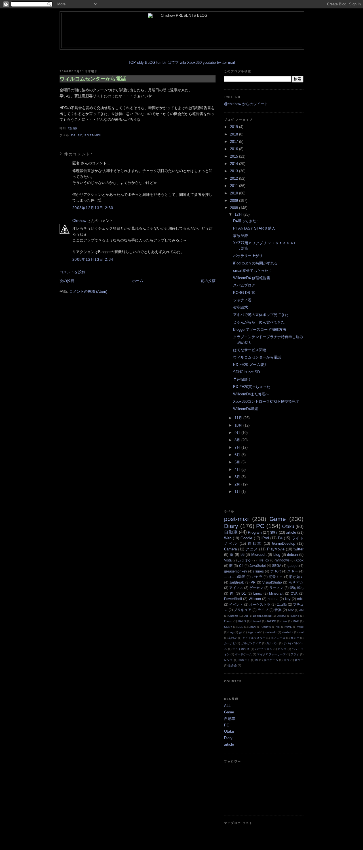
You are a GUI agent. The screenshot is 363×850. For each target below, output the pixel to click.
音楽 (278, 610)
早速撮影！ (242, 379)
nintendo (271, 632)
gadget (293, 565)
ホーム (137, 281)
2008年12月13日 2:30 (92, 208)
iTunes (258, 571)
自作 (287, 660)
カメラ (294, 637)
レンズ (228, 660)
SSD (240, 626)
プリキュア (242, 610)
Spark (252, 626)
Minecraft (276, 593)
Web (227, 538)
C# (241, 565)
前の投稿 (208, 281)
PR (253, 582)
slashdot (287, 632)
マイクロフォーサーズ (271, 654)
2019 (234, 127)
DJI (246, 615)
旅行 (274, 532)
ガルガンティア (251, 643)
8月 (238, 440)
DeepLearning (262, 615)
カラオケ (245, 560)
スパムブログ (244, 285)
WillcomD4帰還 (245, 409)
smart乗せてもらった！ (252, 270)
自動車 (231, 532)
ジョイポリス (241, 648)
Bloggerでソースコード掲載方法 (259, 329)
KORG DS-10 (244, 293)
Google (246, 538)
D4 (73, 135)
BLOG (150, 62)
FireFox (263, 560)
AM (301, 610)
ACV (291, 610)
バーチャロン (264, 648)
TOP (132, 62)
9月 (238, 433)
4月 (238, 469)
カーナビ (230, 643)
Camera (230, 549)
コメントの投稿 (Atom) (88, 291)
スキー (292, 571)
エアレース (278, 637)
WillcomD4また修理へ (251, 394)
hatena (273, 599)
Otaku (288, 526)
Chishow (79, 221)
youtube (209, 62)
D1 (243, 593)
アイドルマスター (253, 637)
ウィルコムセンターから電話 (93, 79)
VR (278, 626)
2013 (234, 171)
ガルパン (272, 643)
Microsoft (259, 554)
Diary (231, 526)
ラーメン (276, 588)
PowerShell (233, 599)
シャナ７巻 (242, 300)
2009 (234, 200)
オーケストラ (259, 604)
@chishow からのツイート (246, 104)
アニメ (252, 549)
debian (292, 554)
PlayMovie (275, 549)
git (240, 632)
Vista (228, 560)
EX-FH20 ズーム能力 (250, 365)
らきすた (296, 582)
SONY (228, 626)
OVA (294, 593)
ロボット (244, 660)
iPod (265, 538)
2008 (234, 208)
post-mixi (93, 135)
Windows (282, 560)
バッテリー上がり (248, 256)
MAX (296, 621)
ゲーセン (256, 588)
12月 (239, 214)
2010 (234, 193)
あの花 (232, 637)
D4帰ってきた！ (246, 221)
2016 (234, 149)
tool (301, 632)
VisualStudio (272, 582)
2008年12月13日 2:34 (92, 259)
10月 (239, 425)
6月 (238, 455)
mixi (300, 599)
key (287, 599)
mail (231, 62)
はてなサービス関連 (249, 350)
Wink (300, 626)
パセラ (257, 576)
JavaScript (258, 565)
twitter (222, 62)
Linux (257, 593)
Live (284, 621)
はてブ (173, 62)
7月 (238, 447)
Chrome (233, 615)
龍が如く (296, 576)
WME (288, 626)
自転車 (254, 543)
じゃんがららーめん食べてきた (259, 322)
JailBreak (236, 582)
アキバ (275, 571)
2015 (234, 156)
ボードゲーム (243, 654)
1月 (238, 491)
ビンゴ (282, 648)
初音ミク (276, 576)
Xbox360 (194, 62)
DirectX (281, 615)
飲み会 (232, 665)
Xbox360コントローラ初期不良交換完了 (266, 401)
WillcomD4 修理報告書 (251, 278)
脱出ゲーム (270, 660)
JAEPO (271, 621)
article (291, 532)
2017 (234, 141)
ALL (227, 705)
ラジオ (295, 654)
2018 (234, 134)
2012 (234, 178)
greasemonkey (235, 571)
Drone (295, 615)
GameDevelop (283, 543)
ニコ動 (282, 604)
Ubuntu (266, 626)
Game (277, 519)
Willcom (255, 599)
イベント (236, 604)
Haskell (256, 621)
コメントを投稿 (72, 272)
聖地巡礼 (296, 588)
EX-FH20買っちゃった (251, 387)
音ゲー (299, 660)
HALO (242, 621)
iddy (140, 62)
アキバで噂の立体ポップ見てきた (260, 315)
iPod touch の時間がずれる (255, 263)
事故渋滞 (240, 236)
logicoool (253, 632)
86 (242, 554)
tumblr (161, 62)
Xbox (299, 560)
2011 (234, 186)
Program (255, 532)
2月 (238, 484)
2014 (234, 164)
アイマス (236, 588)
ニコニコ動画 (235, 576)
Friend (228, 621)
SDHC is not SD (246, 372)
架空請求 (240, 307)
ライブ (263, 610)
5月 (238, 462)
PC (80, 135)
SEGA (276, 565)
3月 (238, 477)
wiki (183, 62)
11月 (239, 418)
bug (231, 632)
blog (276, 554)
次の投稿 (67, 281)
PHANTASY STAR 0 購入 (254, 228)
